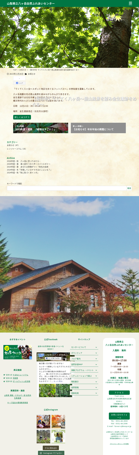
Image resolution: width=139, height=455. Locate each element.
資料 (127, 444)
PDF (125, 444)
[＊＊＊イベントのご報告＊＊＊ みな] (43, 421)
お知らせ (31, 74)
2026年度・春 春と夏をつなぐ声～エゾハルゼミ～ (28, 164)
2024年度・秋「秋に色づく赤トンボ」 (23, 172)
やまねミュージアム (20, 375)
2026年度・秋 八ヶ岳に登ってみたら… (24, 161)
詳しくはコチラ (22, 117)
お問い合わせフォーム (119, 416)
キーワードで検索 (14, 183)
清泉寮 (15, 378)
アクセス (119, 392)
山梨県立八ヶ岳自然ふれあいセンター (31, 3)
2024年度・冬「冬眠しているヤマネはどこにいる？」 (29, 169)
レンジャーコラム (14, 148)
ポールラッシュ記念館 (21, 381)
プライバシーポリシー (117, 444)
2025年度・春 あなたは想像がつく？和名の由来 (27, 166)
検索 (129, 188)
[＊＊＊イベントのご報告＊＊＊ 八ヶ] (58, 421)
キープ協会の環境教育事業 (17, 402)
